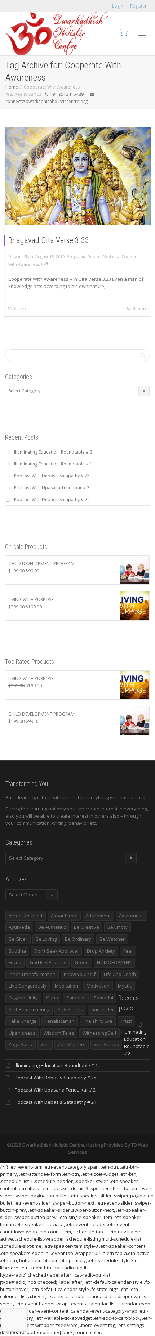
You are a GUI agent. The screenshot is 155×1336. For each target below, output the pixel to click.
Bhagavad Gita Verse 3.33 (48, 240)
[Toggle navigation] (142, 33)
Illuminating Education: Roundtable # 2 (53, 452)
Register (138, 6)
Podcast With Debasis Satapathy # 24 (52, 499)
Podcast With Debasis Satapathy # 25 (52, 476)
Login (117, 6)
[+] (78, 176)
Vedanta (111, 256)
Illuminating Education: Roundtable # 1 (53, 464)
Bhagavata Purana (84, 256)
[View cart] (123, 32)
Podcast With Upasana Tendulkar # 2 (51, 488)
